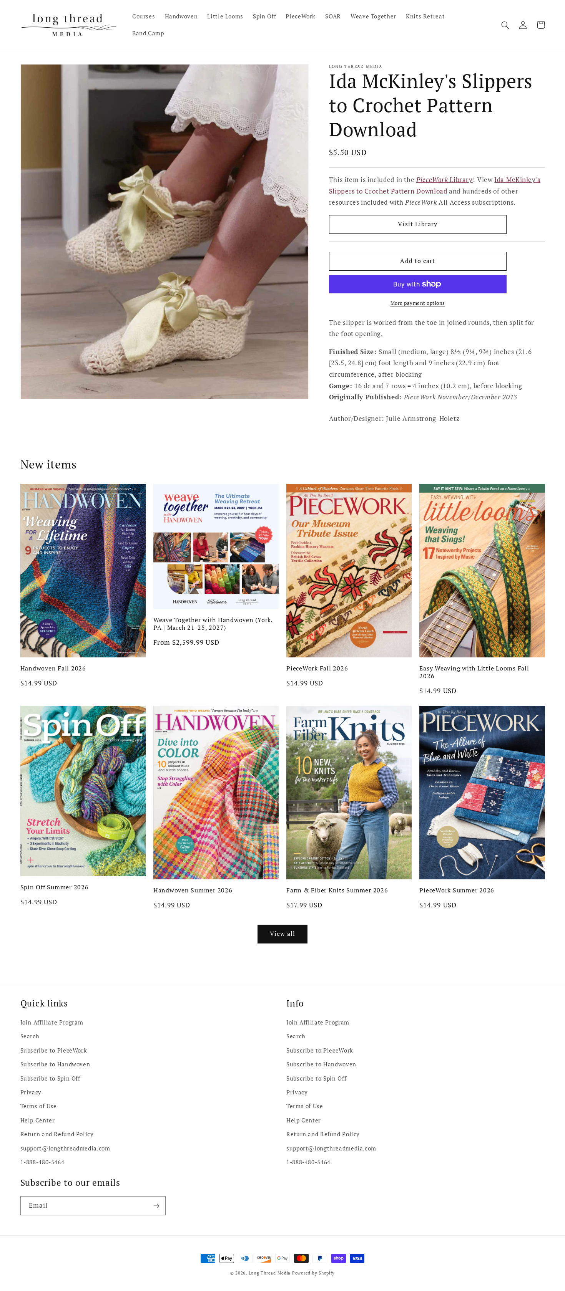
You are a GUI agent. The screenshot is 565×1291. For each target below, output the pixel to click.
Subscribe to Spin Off (50, 1078)
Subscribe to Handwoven (55, 1064)
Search (30, 1036)
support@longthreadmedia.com (65, 1148)
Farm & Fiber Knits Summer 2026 (337, 890)
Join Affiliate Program (51, 1022)
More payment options (418, 303)
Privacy (31, 1092)
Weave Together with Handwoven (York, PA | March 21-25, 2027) (213, 624)
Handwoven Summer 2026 (193, 890)
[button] (505, 25)
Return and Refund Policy (57, 1134)
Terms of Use (38, 1106)
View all (282, 934)
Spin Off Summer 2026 (54, 887)
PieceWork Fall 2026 (317, 668)
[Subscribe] (156, 1205)
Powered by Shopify (313, 1273)
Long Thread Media (270, 1273)
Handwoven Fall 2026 (53, 668)
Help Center (37, 1120)
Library (444, 179)
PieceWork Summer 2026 (456, 890)
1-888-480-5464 (42, 1162)
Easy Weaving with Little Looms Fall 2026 (474, 672)
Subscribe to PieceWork (53, 1050)
